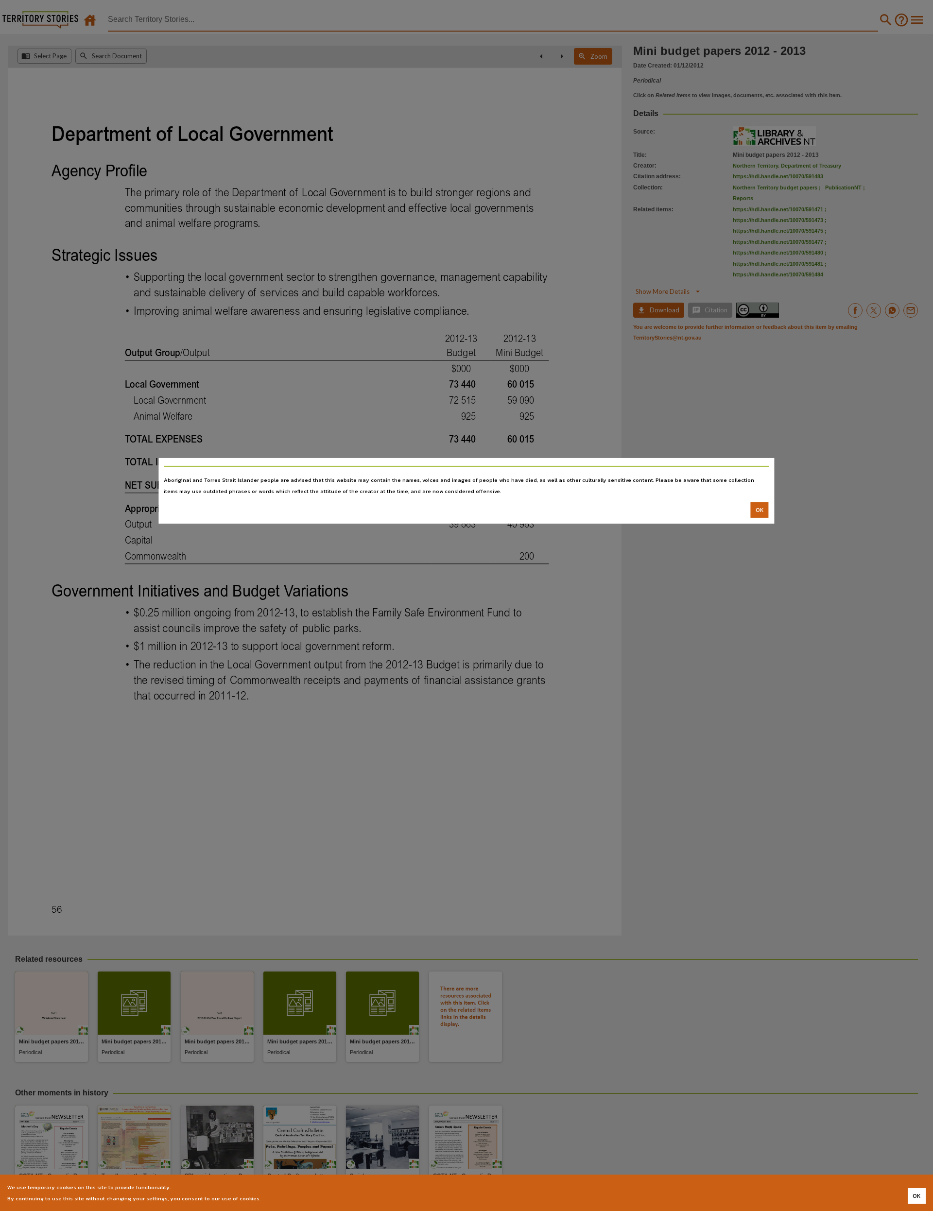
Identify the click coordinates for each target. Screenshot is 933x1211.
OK (760, 510)
